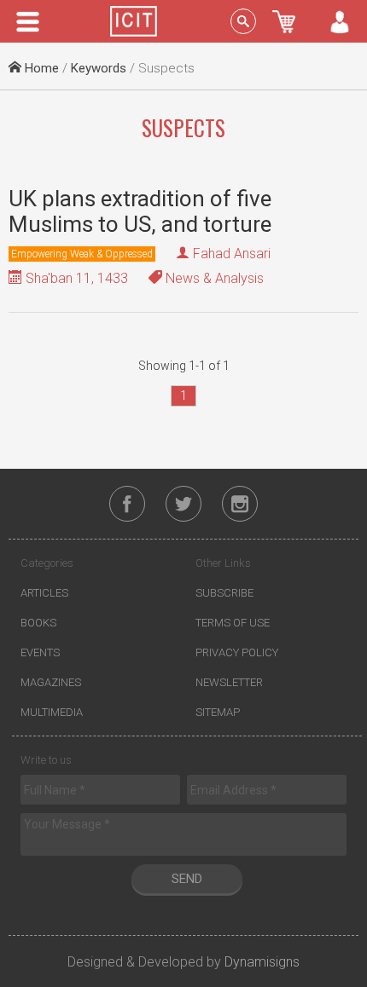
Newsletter (229, 682)
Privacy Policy (236, 652)
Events (40, 652)
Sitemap (217, 712)
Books (38, 622)
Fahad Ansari (232, 253)
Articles (44, 592)
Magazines (50, 682)
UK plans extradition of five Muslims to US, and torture (140, 211)
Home (40, 68)
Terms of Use (232, 622)
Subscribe (224, 592)
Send (187, 878)
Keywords (98, 68)
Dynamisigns (262, 962)
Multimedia (51, 712)
